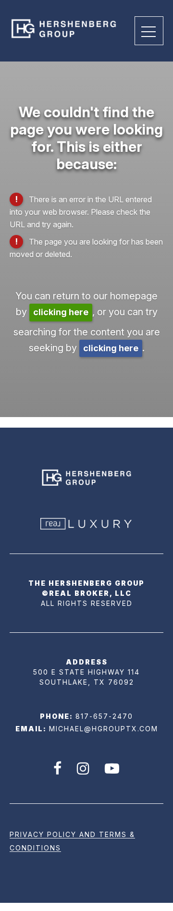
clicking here (60, 312)
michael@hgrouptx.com (103, 729)
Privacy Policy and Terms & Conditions (72, 841)
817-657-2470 (104, 716)
